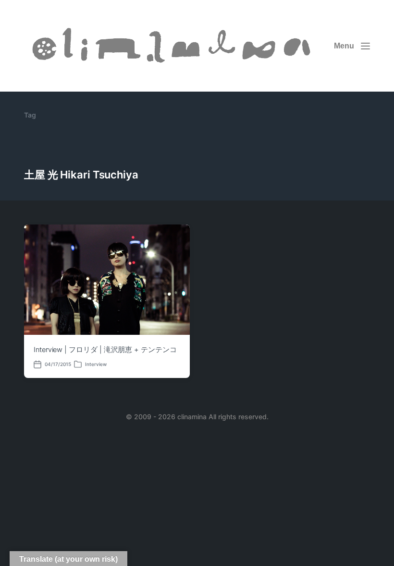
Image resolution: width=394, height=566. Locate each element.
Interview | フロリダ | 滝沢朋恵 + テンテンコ (105, 349)
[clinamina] (173, 45)
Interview (96, 364)
